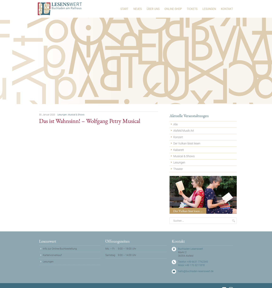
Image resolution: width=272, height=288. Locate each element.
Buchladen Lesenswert (190, 248)
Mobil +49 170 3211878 (191, 265)
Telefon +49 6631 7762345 (193, 261)
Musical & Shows (76, 114)
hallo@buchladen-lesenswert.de (195, 271)
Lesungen (62, 114)
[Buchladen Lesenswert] (60, 9)
